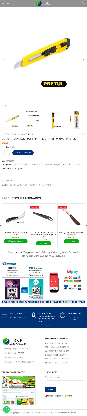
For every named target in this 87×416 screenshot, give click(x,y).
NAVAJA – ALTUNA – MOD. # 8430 (16, 234)
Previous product (80, 134)
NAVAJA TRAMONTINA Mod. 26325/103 (71, 234)
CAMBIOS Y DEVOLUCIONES (57, 351)
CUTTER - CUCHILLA (20, 165)
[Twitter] (15, 168)
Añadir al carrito (23, 153)
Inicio (4, 134)
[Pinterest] (18, 168)
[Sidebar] (3, 128)
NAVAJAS (48, 165)
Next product (84, 134)
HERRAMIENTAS (37, 165)
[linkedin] (21, 168)
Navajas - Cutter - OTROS (63, 165)
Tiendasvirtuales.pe (68, 413)
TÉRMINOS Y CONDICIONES (57, 347)
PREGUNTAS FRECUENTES (56, 355)
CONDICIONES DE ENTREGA (57, 359)
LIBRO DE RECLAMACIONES (57, 363)
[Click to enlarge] (5, 106)
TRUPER (30, 134)
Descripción (7, 181)
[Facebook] (13, 168)
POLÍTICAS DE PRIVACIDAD (56, 343)
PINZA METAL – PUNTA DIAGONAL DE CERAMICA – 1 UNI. (43, 235)
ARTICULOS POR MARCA (16, 134)
